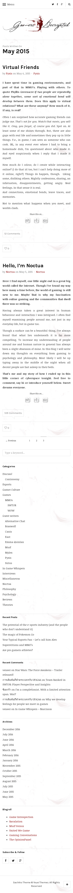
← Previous (11, 440)
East (7, 537)
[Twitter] (53, 4)
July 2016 (8, 734)
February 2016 (11, 755)
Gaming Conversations (23, 835)
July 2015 (8, 786)
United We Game (19, 830)
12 (12, 233)
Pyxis (9, 73)
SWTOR (12, 505)
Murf (8, 547)
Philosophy (9, 589)
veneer (7, 670)
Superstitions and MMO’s (18, 645)
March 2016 (9, 750)
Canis (8, 531)
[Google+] (62, 4)
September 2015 (12, 776)
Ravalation (15, 821)
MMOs (9, 500)
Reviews (7, 599)
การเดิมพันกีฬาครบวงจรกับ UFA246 (22, 679)
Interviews (9, 573)
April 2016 (8, 744)
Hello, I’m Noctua (23, 265)
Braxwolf (10, 526)
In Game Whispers (14, 568)
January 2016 (10, 760)
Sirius (8, 563)
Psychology (9, 594)
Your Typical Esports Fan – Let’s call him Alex (30, 639)
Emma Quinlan (14, 542)
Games (7, 494)
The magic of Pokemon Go (18, 634)
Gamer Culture (11, 489)
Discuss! (7, 474)
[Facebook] (57, 4)
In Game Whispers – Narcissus (33, 709)
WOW (11, 510)
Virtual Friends (21, 67)
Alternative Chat (15, 521)
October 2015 (10, 770)
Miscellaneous (11, 578)
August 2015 (9, 781)
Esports (7, 484)
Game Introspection (21, 817)
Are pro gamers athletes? (18, 650)
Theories (8, 604)
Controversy (12, 479)
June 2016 (8, 739)
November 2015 (12, 765)
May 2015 (8, 796)
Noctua (10, 271)
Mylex (8, 552)
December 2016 (11, 729)
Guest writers (11, 515)
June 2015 (8, 791)
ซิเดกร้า (7, 689)
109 (13, 413)
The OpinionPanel (20, 839)
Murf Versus (16, 826)
